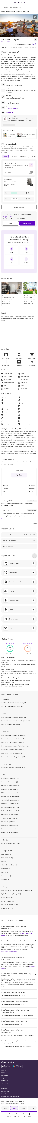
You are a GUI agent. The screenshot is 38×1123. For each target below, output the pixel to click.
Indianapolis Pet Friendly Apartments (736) (13, 757)
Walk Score (9, 643)
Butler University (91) (7, 897)
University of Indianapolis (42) (9, 905)
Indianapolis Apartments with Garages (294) (13, 735)
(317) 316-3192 (5, 41)
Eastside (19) (5, 861)
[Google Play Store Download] (18, 1067)
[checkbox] (11, 250)
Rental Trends (4, 1075)
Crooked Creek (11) (7, 876)
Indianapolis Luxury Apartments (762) (11, 753)
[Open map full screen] (34, 555)
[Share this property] (35, 39)
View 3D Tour (10, 112)
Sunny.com (4, 1088)
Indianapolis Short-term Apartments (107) (13, 767)
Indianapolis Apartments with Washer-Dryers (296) (15, 746)
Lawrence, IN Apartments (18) (9, 789)
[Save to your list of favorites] (35, 17)
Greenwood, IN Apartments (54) (10, 785)
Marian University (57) (7, 901)
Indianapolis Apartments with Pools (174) (12, 742)
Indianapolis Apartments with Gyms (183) (12, 739)
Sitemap (3, 1086)
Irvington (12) (5, 872)
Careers (3, 1072)
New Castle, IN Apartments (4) (9, 825)
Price (10, 47)
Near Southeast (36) (7, 858)
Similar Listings (17, 47)
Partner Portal (4, 1094)
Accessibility (4, 1091)
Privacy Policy (4, 1080)
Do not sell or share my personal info (10, 1096)
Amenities (33, 47)
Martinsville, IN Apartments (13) (10, 807)
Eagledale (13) (5, 868)
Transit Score (27, 643)
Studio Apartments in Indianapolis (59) (12, 706)
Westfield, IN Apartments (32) (9, 818)
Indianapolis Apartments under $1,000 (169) (13, 717)
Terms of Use (4, 1083)
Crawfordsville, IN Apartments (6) (10, 796)
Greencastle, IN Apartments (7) (10, 814)
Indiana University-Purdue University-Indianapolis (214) (16, 890)
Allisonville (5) (5, 879)
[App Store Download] (6, 1067)
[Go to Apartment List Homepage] (19, 2)
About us (3, 1070)
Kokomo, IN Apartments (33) (9, 829)
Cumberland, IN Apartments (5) (10, 832)
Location (26, 47)
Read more (4, 519)
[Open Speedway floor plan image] (29, 182)
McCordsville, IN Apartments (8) (10, 811)
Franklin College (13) (7, 908)
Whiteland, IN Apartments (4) (9, 793)
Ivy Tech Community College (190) (11, 894)
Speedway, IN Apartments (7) (9, 782)
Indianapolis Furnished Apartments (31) (12, 749)
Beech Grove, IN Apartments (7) (10, 778)
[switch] (30, 172)
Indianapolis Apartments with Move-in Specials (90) (15, 721)
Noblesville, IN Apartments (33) (10, 803)
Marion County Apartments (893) (10, 843)
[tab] (5, 156)
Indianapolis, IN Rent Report (9, 951)
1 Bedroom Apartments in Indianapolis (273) (13, 703)
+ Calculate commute (12, 108)
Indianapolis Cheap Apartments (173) (11, 724)
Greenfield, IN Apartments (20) (10, 800)
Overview (4, 47)
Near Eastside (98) (6, 854)
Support (3, 1078)
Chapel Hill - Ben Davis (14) (9, 865)
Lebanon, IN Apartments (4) (9, 822)
